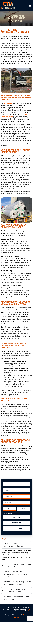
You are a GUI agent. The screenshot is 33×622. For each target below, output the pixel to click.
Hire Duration (7, 513)
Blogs (28, 610)
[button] (30, 6)
